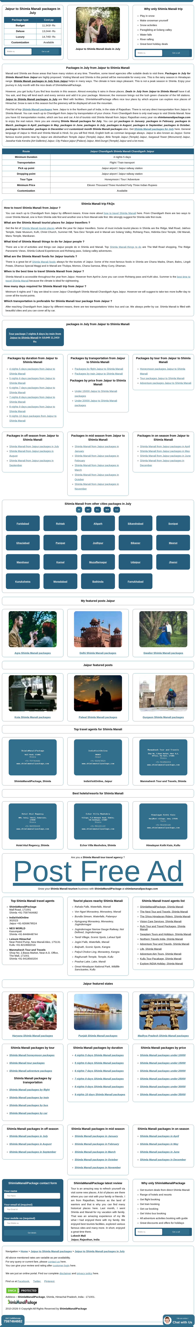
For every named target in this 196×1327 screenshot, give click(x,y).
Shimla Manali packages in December (163, 1159)
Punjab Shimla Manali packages (97, 1035)
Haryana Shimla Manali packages (32, 1035)
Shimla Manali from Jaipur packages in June (165, 455)
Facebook (23, 1281)
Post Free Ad (98, 871)
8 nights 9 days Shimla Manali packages (99, 1086)
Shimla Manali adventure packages (30, 1070)
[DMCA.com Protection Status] (22, 1293)
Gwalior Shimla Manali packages (163, 653)
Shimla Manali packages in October (96, 1159)
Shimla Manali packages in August (30, 1144)
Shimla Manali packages (37, 109)
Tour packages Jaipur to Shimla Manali (162, 378)
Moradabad (60, 581)
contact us (54, 1261)
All (79, 510)
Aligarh (98, 523)
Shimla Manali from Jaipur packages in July (34, 446)
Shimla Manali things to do (125, 247)
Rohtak (60, 523)
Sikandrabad (135, 523)
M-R (107, 510)
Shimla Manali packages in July (28, 1136)
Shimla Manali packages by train (29, 1097)
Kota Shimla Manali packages (33, 717)
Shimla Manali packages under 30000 (163, 1086)
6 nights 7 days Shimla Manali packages (99, 1070)
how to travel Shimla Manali (120, 213)
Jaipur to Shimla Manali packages (51, 1251)
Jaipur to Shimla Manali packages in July (100, 1251)
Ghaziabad (22, 543)
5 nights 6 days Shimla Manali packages (99, 1063)
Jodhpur (98, 543)
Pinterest (49, 1281)
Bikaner (135, 543)
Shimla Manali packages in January (96, 1136)
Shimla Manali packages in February (97, 1144)
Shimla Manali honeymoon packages (32, 1055)
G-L (97, 510)
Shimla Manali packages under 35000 (163, 1094)
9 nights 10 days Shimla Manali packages (100, 1094)
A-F (88, 510)
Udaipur (135, 562)
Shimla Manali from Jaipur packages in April (165, 446)
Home (24, 1251)
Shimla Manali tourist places (38, 228)
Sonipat (173, 523)
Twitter (36, 1281)
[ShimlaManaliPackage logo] (22, 1304)
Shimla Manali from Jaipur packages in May (165, 451)
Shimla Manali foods (44, 261)
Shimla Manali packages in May (159, 1144)
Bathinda (97, 581)
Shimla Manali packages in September (32, 1151)
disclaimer (65, 1273)
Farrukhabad (135, 581)
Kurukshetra (22, 581)
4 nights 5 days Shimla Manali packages (99, 1055)
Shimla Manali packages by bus (28, 1105)
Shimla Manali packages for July (154, 129)
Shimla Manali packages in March (95, 1151)
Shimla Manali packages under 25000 (163, 1078)
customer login (61, 1265)
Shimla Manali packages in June (159, 1151)
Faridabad (23, 523)
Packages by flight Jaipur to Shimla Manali (99, 368)
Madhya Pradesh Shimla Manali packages (163, 1035)
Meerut (173, 543)
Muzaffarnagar (98, 562)
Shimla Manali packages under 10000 (163, 1055)
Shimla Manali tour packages (27, 1063)
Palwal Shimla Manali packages (98, 717)
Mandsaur (23, 562)
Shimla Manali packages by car (28, 1113)
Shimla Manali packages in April (159, 1136)
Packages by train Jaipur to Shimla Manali (99, 373)
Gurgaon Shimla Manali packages (163, 717)
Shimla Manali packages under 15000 (163, 1063)
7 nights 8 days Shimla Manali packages (99, 1078)
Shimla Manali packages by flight (29, 1089)
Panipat (60, 543)
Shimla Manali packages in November (98, 1167)
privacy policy (84, 1273)
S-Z (116, 510)
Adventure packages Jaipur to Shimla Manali (165, 383)
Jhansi (173, 562)
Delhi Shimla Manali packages (98, 653)
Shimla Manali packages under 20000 (163, 1070)
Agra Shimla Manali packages (33, 653)
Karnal (60, 562)
